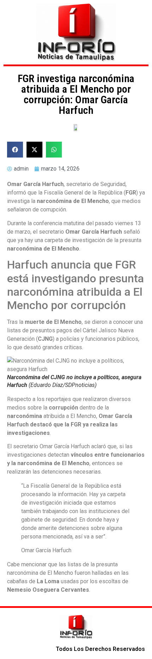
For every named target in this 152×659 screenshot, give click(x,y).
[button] (15, 150)
